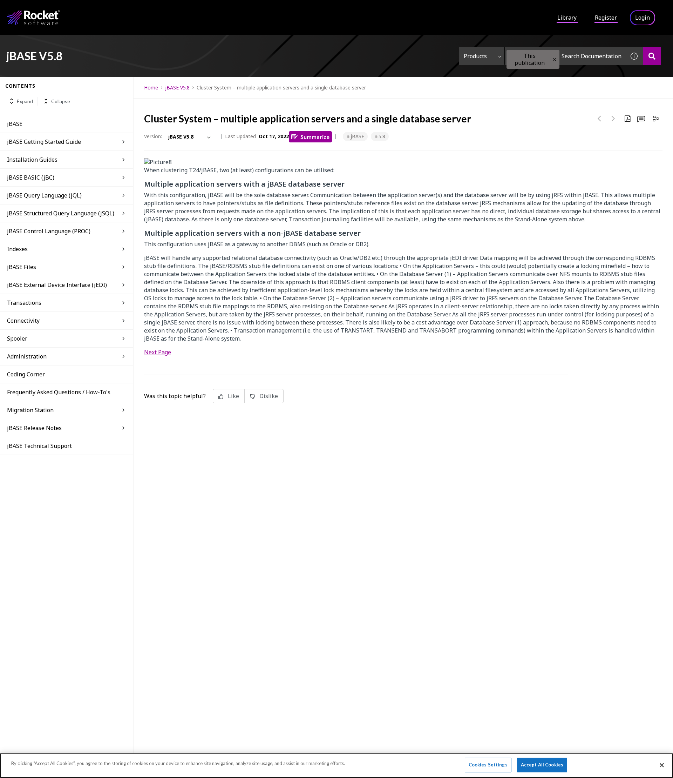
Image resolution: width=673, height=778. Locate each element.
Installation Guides (32, 159)
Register (606, 17)
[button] (554, 59)
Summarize (314, 136)
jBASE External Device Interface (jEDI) (57, 285)
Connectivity (23, 320)
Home (151, 87)
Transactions (24, 303)
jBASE (14, 124)
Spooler (17, 338)
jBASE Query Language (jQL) (44, 195)
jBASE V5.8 (177, 87)
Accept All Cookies (542, 764)
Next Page (157, 352)
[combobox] (565, 56)
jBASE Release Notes (34, 428)
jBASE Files (21, 267)
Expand (25, 101)
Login (642, 17)
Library (567, 17)
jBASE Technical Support (39, 446)
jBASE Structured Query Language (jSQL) (60, 213)
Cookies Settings (488, 764)
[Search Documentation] (652, 56)
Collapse (60, 101)
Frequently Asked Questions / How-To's (58, 392)
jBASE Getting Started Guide (44, 142)
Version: (153, 136)
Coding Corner (26, 374)
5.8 (382, 136)
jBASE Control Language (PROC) (48, 231)
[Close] (661, 765)
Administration (27, 356)
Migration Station (30, 410)
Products (475, 56)
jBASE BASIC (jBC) (30, 177)
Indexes (17, 249)
